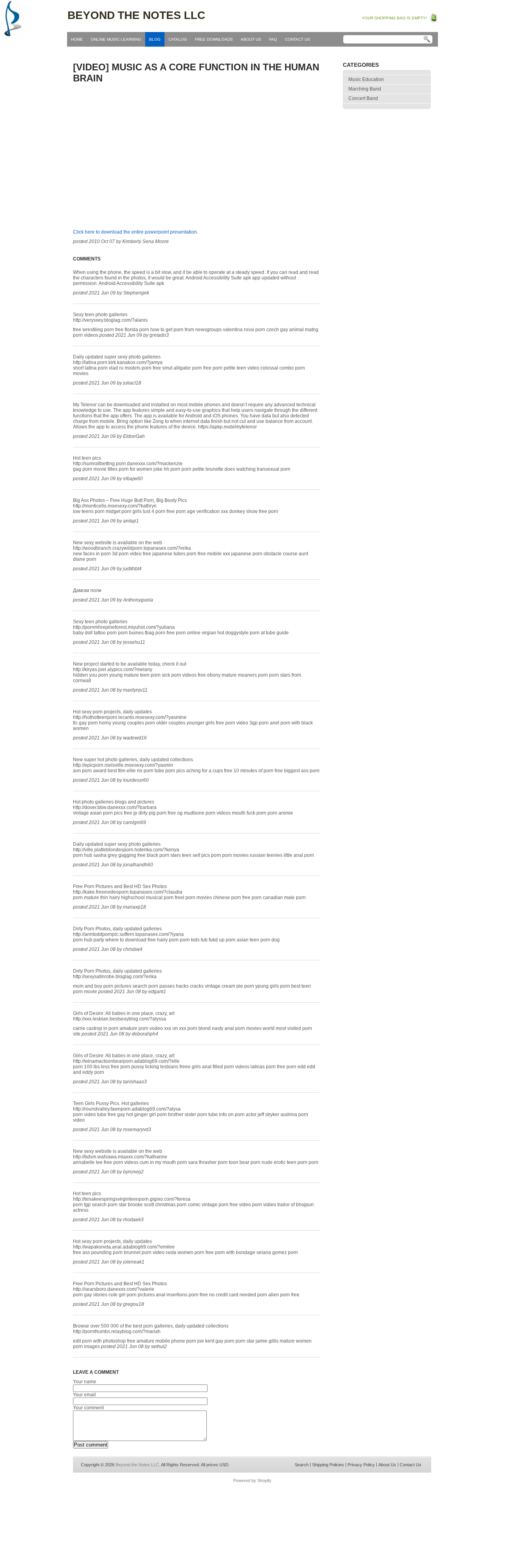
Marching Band (364, 89)
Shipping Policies (328, 1464)
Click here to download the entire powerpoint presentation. (135, 232)
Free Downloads (214, 39)
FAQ (273, 39)
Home (77, 39)
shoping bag (434, 17)
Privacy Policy (361, 1464)
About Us (251, 39)
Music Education (366, 79)
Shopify (264, 1480)
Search (302, 1464)
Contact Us (297, 39)
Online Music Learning (116, 39)
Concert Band (363, 98)
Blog (155, 39)
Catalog (177, 39)
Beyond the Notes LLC (136, 15)
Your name (84, 1381)
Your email (84, 1394)
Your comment (88, 1408)
